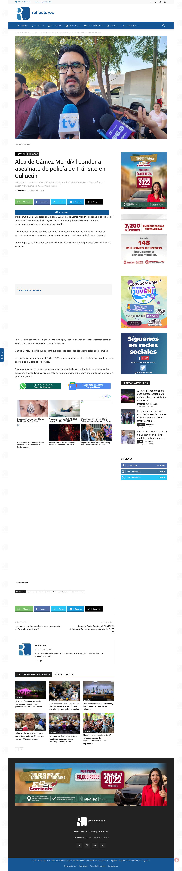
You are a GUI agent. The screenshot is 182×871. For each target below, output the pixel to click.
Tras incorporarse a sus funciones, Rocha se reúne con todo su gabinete (98, 706)
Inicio (17, 32)
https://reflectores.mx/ (43, 650)
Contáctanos (113, 866)
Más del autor (63, 674)
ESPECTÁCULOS (94, 26)
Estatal (24, 32)
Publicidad (83, 866)
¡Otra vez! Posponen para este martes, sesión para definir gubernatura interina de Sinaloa (28, 704)
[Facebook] (151, 2)
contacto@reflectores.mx (97, 837)
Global (140, 442)
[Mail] (160, 2)
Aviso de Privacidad (97, 866)
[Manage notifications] (176, 860)
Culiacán (33, 32)
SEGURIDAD (57, 26)
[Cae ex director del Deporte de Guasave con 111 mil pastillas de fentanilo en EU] (128, 437)
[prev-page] (17, 749)
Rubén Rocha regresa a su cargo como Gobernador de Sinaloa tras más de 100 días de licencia (29, 736)
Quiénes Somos (70, 866)
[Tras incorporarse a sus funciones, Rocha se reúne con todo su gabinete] (98, 691)
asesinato (31, 592)
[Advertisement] (111, 12)
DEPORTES (73, 26)
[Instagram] (155, 2)
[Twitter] (165, 2)
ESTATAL (38, 26)
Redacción (22, 190)
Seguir (162, 471)
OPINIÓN (24, 26)
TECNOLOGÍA (130, 26)
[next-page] (21, 749)
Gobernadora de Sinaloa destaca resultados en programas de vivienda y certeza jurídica (63, 739)
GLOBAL (113, 26)
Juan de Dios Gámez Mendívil (57, 592)
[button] (163, 26)
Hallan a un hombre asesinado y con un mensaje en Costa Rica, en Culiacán (37, 628)
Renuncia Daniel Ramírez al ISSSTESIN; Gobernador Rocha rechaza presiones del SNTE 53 (91, 629)
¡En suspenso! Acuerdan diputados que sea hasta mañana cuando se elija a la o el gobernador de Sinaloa (64, 706)
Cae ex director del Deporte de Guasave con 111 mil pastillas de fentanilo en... (152, 434)
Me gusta (161, 465)
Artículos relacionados (33, 674)
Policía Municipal (78, 592)
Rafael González (152, 404)
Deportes (141, 424)
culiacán (41, 592)
